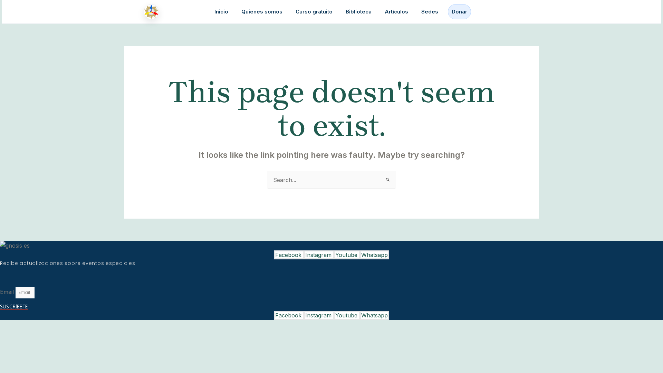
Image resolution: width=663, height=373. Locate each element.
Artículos (396, 11)
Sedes (429, 11)
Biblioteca (359, 11)
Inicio (221, 11)
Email (8, 291)
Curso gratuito (314, 11)
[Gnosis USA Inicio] (153, 11)
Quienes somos (261, 11)
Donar (459, 11)
